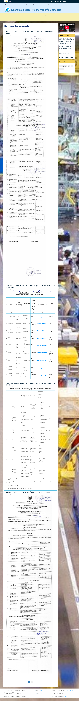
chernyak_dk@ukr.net (42, 317)
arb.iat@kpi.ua (65, 1)
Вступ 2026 (25, 15)
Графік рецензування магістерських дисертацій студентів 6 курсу (30, 384)
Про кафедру (16, 15)
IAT (71, 66)
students (61, 69)
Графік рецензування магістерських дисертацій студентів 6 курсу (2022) (30, 286)
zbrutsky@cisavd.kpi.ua (42, 352)
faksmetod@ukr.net (41, 330)
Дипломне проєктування (51, 15)
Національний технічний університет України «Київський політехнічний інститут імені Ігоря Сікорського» (31, 4)
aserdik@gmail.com (41, 323)
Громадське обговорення (11, 19)
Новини (7, 15)
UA (5, 1)
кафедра (64, 66)
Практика (62, 15)
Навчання (33, 15)
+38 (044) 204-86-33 (55, 1)
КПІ (68, 66)
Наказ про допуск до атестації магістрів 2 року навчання (29, 492)
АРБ (60, 66)
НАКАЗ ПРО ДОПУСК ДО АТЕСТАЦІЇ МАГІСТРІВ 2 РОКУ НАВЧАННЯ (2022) (29, 32)
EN (8, 1)
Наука (40, 15)
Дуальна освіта (24, 19)
